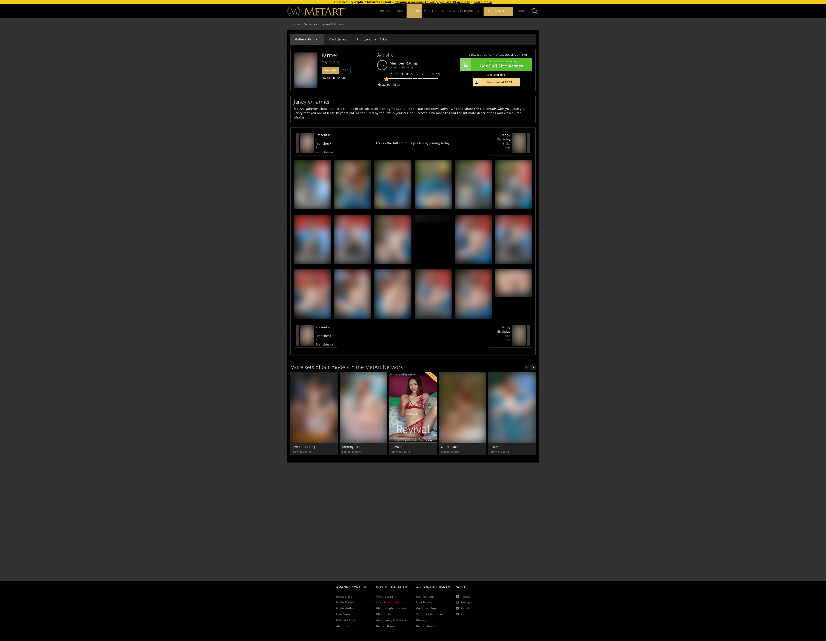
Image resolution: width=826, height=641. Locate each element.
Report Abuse (385, 626)
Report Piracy (425, 626)
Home (294, 24)
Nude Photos (345, 602)
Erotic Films (344, 596)
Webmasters (384, 596)
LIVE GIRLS (446, 11)
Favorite (330, 70)
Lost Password (426, 602)
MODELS (429, 11)
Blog (459, 614)
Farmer (330, 55)
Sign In (523, 11)
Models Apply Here (389, 602)
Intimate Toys (345, 620)
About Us (342, 626)
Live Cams (343, 614)
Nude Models (345, 608)
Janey (326, 24)
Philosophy (384, 614)
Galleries (310, 24)
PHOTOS (414, 11)
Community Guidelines (392, 620)
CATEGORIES (468, 11)
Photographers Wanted (392, 608)
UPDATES (386, 11)
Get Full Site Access (501, 64)
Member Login (426, 596)
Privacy (421, 620)
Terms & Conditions (429, 614)
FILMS (401, 11)
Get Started (498, 11)
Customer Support (429, 608)
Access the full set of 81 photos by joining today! (413, 143)
